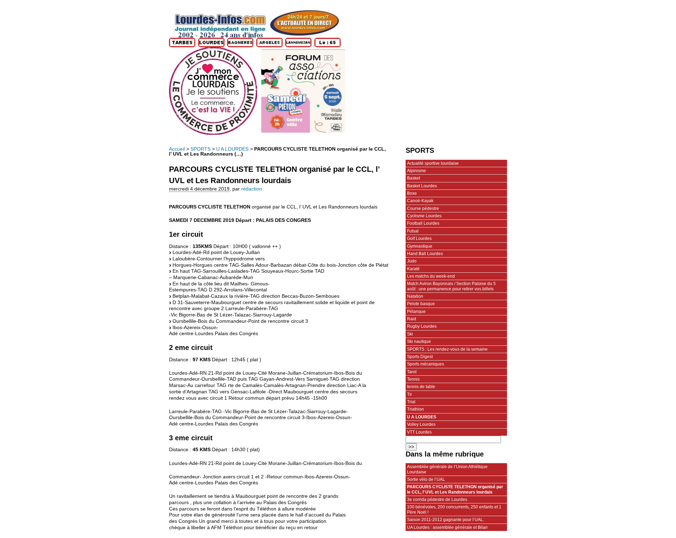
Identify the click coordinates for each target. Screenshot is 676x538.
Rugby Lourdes (422, 326)
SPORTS (200, 149)
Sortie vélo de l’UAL (426, 479)
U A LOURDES (232, 149)
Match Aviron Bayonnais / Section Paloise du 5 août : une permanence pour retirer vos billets (451, 286)
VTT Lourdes (419, 432)
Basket (413, 178)
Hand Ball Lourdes (425, 253)
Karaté (413, 268)
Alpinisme (416, 170)
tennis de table (421, 386)
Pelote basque (421, 303)
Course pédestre (423, 208)
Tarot (412, 371)
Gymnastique (419, 246)
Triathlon (415, 409)
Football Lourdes (423, 223)
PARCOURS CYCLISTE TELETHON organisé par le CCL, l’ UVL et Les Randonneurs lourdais (455, 489)
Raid (411, 318)
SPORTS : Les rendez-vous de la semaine (447, 349)
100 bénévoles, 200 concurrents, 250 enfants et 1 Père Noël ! (454, 509)
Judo (412, 261)
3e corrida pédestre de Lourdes (437, 499)
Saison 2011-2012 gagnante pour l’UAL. (445, 519)
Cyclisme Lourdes (424, 215)
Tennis (413, 379)
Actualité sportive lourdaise (433, 163)
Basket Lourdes (422, 185)
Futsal (413, 231)
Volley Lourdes (421, 424)
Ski (410, 334)
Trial (411, 401)
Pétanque (416, 311)
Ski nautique (419, 341)
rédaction (251, 189)
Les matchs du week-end (431, 276)
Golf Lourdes (419, 238)
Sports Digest (420, 356)
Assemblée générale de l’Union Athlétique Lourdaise (447, 469)
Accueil (177, 149)
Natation (415, 296)
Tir (409, 394)
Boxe (412, 193)
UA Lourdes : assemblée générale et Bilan (447, 527)
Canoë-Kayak (420, 200)
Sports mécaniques (425, 364)
